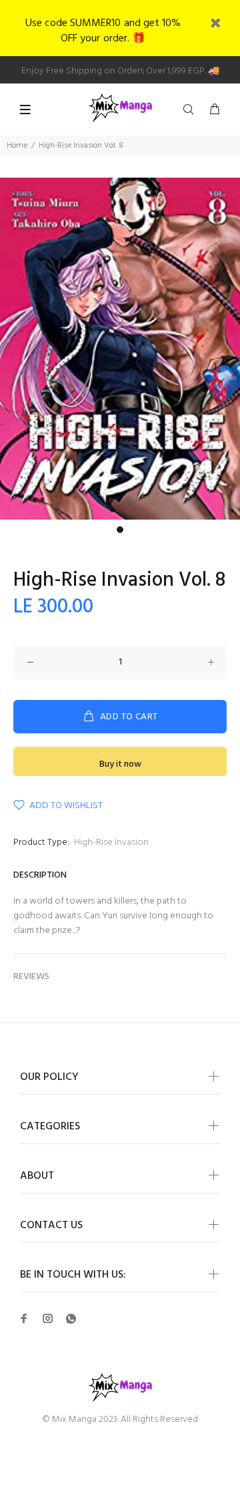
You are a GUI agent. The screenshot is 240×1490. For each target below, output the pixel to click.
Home (17, 145)
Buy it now (120, 764)
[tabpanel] (120, 349)
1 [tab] (120, 529)
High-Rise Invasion (111, 842)
